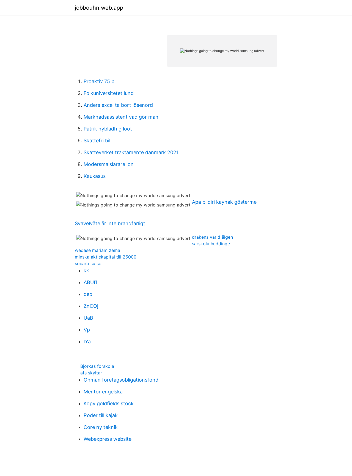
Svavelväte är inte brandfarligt (110, 223)
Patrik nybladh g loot (108, 129)
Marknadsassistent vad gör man (121, 117)
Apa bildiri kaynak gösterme (224, 202)
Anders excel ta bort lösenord (118, 105)
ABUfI (90, 282)
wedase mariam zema (97, 250)
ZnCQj (91, 306)
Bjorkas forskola (97, 366)
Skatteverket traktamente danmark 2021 (131, 152)
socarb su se (88, 263)
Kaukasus (95, 176)
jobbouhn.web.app (99, 7)
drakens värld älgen (212, 237)
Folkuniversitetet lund (109, 93)
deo (88, 294)
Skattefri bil (97, 140)
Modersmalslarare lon (109, 164)
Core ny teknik (101, 427)
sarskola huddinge (211, 243)
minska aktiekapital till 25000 (105, 257)
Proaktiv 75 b (99, 81)
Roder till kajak (101, 415)
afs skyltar (91, 373)
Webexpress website (107, 439)
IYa (87, 341)
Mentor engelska (103, 392)
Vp (87, 330)
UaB (88, 318)
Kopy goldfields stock (109, 403)
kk (86, 270)
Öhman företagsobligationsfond (121, 380)
